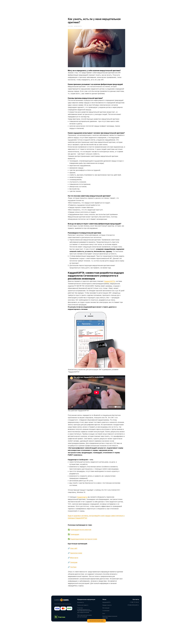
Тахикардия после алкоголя (80, 530)
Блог (104, 613)
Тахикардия (74, 534)
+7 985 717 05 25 (134, 602)
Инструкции (106, 608)
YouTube (73, 567)
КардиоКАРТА (109, 281)
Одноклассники (76, 553)
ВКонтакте (74, 558)
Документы (80, 602)
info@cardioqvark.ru (133, 605)
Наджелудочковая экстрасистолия (83, 539)
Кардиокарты (82, 497)
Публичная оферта (82, 605)
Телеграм (73, 562)
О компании (106, 610)
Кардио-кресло (107, 605)
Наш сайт (73, 548)
